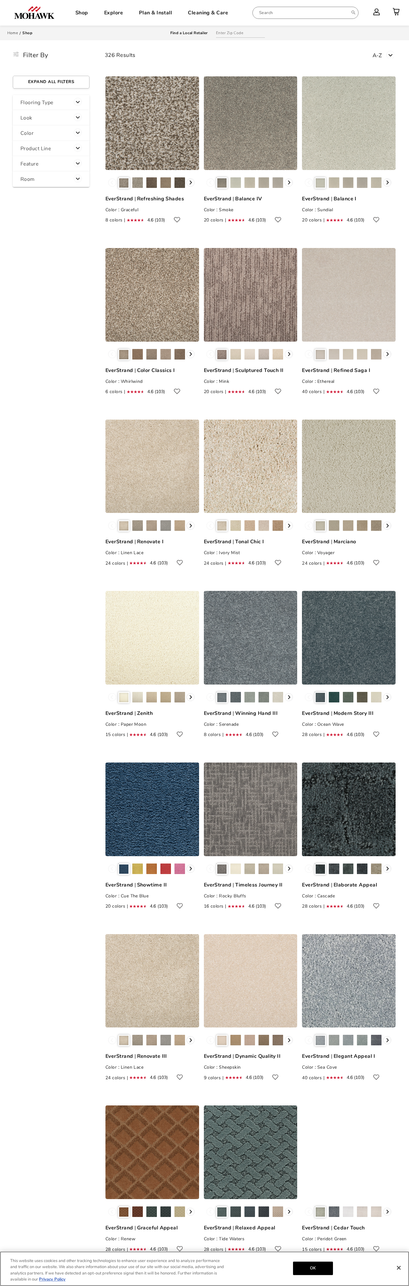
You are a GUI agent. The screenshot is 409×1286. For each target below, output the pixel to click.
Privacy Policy (52, 1279)
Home (12, 32)
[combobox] (305, 13)
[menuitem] (305, 13)
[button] (51, 102)
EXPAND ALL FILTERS (51, 82)
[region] (204, 1268)
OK (313, 1268)
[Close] (399, 1268)
